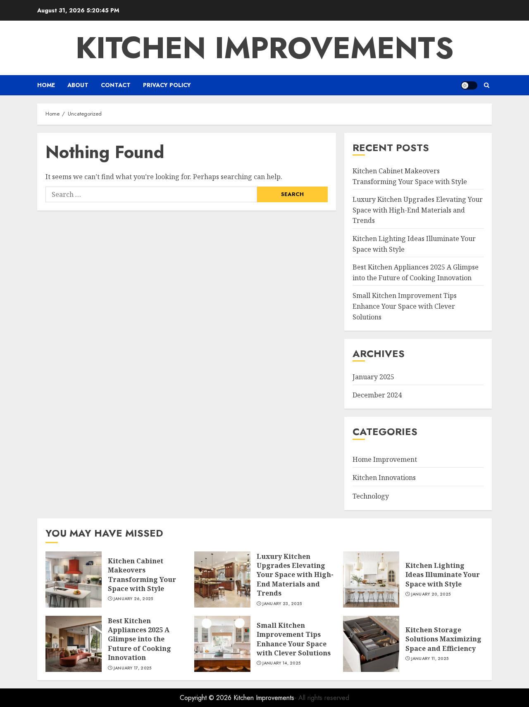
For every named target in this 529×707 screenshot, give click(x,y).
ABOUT (77, 85)
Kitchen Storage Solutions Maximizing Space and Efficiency (443, 639)
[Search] (486, 85)
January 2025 (373, 376)
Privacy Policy (167, 85)
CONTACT (116, 85)
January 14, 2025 (281, 663)
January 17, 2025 (133, 668)
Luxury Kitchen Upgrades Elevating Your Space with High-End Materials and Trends (418, 210)
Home (46, 85)
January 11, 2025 (430, 659)
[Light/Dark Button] (469, 85)
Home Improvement (385, 459)
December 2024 (377, 395)
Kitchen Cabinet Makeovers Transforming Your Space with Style (142, 574)
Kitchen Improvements (265, 47)
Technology (371, 496)
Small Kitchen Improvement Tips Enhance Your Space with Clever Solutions (405, 306)
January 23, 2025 (282, 604)
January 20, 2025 (431, 594)
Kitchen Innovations (384, 477)
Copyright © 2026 (207, 697)
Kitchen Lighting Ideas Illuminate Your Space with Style (442, 575)
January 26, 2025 (133, 599)
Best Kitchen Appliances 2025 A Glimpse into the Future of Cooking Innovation (139, 639)
